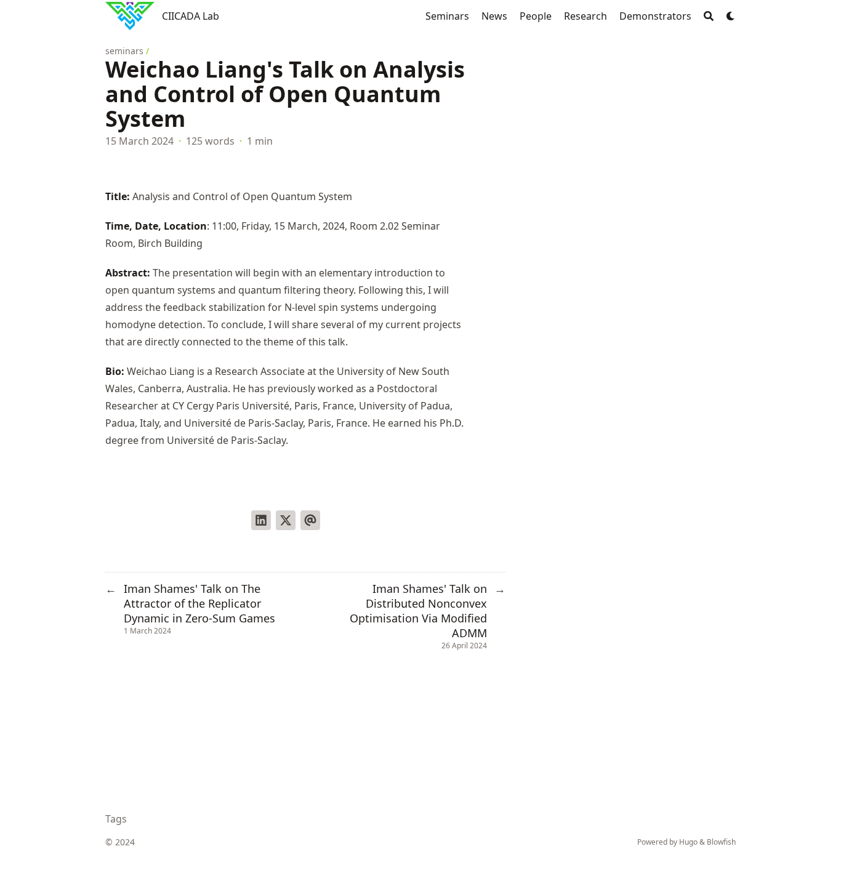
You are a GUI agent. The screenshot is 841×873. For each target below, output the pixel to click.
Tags (116, 819)
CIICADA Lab (190, 16)
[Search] (709, 16)
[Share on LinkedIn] (261, 520)
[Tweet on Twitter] (286, 520)
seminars (124, 51)
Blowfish (721, 842)
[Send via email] (310, 520)
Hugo (688, 842)
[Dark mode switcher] (731, 16)
